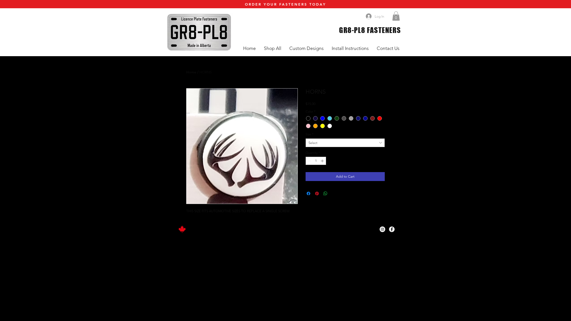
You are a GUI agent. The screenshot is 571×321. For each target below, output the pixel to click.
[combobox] (345, 142)
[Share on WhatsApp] (325, 193)
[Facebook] (392, 229)
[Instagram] (382, 229)
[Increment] (322, 161)
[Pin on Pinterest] (317, 193)
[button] (396, 16)
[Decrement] (309, 161)
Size (309, 134)
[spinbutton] (316, 161)
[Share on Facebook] (308, 193)
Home (191, 72)
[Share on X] (334, 193)
